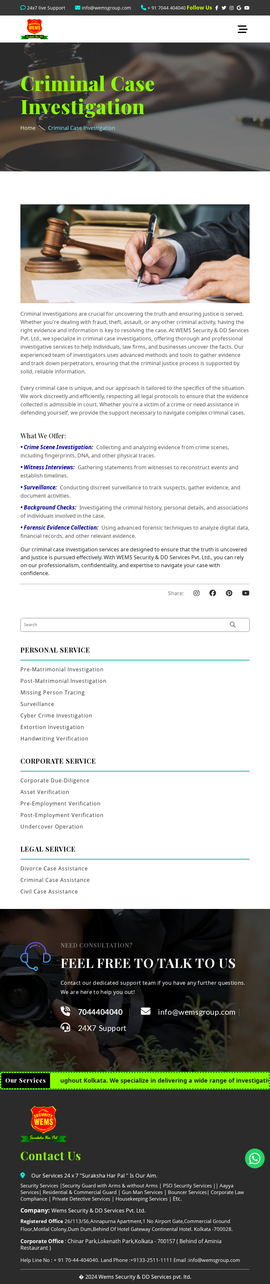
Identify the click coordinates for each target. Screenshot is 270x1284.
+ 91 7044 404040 (166, 8)
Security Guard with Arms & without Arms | (112, 1185)
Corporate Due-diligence (55, 780)
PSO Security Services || (190, 1185)
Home (28, 127)
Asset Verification (44, 792)
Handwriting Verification (54, 738)
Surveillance (37, 704)
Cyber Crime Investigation (56, 715)
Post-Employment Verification (62, 815)
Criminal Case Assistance (55, 880)
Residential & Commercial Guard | (82, 1192)
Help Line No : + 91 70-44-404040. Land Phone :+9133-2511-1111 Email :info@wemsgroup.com (130, 1260)
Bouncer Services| (188, 1192)
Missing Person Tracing (52, 692)
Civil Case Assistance (49, 891)
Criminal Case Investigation (81, 127)
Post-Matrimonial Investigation (63, 681)
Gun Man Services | (144, 1192)
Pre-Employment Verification (60, 803)
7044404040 (100, 1012)
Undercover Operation (51, 826)
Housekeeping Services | (144, 1198)
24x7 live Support (45, 8)
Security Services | (41, 1185)
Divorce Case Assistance (54, 868)
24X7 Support (102, 1028)
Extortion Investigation (52, 727)
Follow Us (199, 7)
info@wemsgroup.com (105, 8)
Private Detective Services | (84, 1198)
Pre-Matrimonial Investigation (62, 669)
